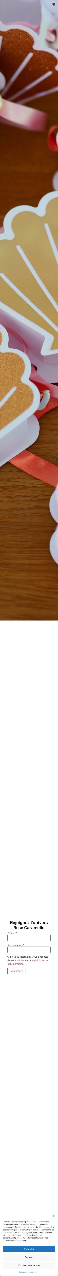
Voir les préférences (29, 1265)
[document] (29, 638)
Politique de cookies (27, 1272)
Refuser (29, 1257)
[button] (53, 1216)
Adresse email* (15, 945)
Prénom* (12, 933)
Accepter (29, 1249)
